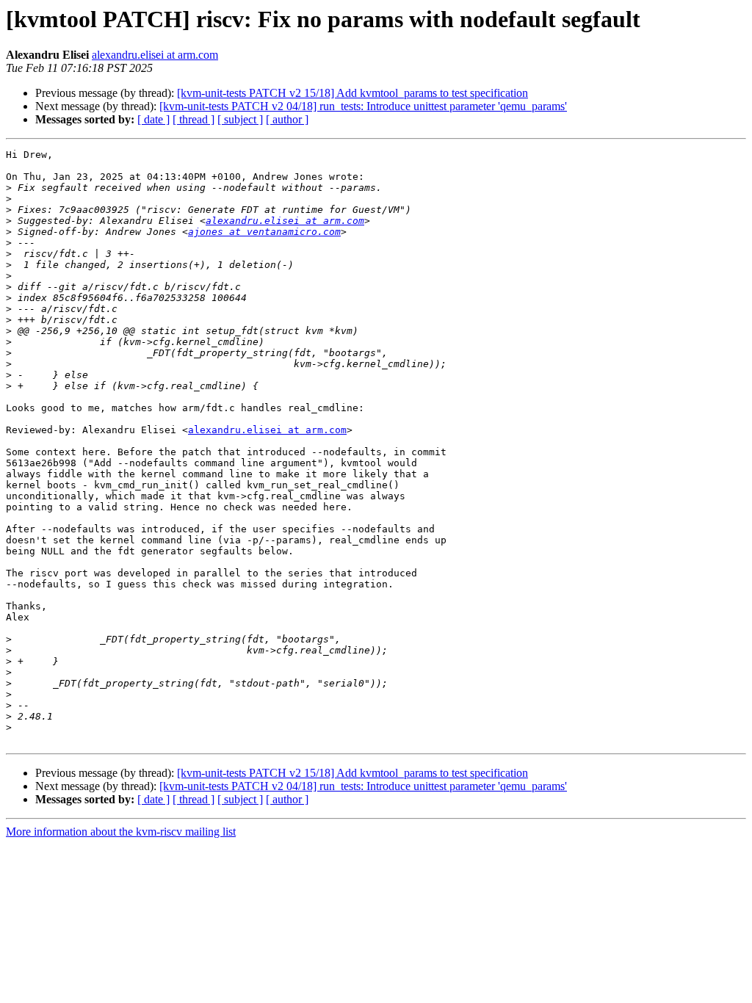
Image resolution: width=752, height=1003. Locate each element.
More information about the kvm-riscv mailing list (121, 831)
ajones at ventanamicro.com (264, 231)
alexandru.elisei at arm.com (155, 54)
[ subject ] (240, 119)
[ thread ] (193, 119)
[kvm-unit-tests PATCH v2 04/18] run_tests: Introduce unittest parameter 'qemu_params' (363, 106)
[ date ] (153, 119)
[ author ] (287, 119)
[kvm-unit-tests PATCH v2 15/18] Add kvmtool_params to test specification (352, 93)
